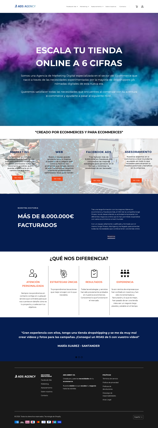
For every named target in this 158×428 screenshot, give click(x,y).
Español (137, 417)
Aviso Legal (107, 400)
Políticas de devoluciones (108, 387)
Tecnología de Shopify (52, 416)
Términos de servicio (110, 379)
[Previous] (24, 339)
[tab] (76, 357)
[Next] (134, 339)
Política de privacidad (110, 382)
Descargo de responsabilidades (109, 394)
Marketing (83, 6)
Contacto (122, 6)
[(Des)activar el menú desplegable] (77, 6)
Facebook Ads (71, 6)
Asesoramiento (96, 6)
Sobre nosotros (111, 6)
